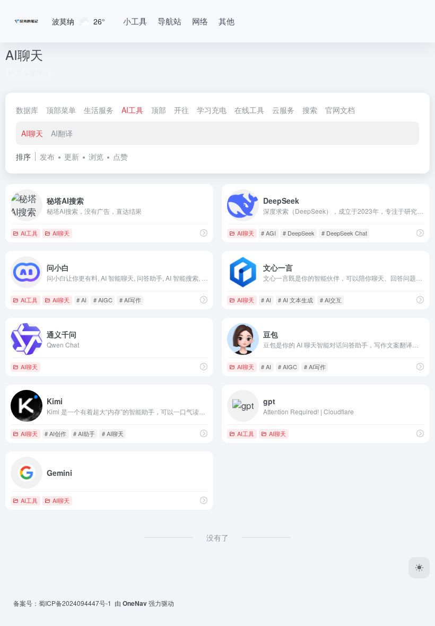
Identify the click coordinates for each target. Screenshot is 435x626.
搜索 (309, 110)
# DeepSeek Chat (344, 233)
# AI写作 (130, 299)
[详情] (203, 233)
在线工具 (249, 110)
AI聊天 (32, 133)
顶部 (158, 110)
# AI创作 (55, 433)
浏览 (96, 156)
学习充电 (212, 110)
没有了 (217, 537)
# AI (81, 299)
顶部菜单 (61, 110)
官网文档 (340, 110)
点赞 (120, 156)
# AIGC (102, 299)
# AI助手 (84, 433)
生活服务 (99, 110)
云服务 (283, 110)
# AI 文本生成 (295, 299)
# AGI (268, 233)
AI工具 (132, 110)
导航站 (169, 21)
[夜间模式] (419, 567)
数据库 (27, 110)
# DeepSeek (299, 233)
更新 (71, 156)
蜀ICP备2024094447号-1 (75, 602)
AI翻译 (62, 133)
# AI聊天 (113, 433)
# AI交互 (331, 299)
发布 (47, 156)
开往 (181, 110)
